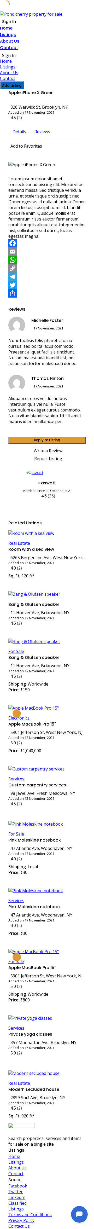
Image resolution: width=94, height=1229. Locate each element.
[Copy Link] (47, 268)
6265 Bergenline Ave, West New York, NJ (48, 557)
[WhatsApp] (47, 260)
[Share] (47, 293)
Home (6, 28)
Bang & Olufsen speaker (33, 604)
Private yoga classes (30, 1034)
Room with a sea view (31, 549)
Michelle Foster (47, 320)
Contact (9, 48)
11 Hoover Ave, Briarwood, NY (39, 613)
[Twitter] (47, 285)
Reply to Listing (47, 440)
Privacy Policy (21, 1220)
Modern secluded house (33, 1089)
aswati (48, 483)
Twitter (15, 1192)
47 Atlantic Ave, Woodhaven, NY (41, 848)
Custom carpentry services (37, 785)
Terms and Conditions (30, 1215)
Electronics (19, 718)
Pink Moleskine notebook (34, 840)
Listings (8, 35)
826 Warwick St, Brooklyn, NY (39, 107)
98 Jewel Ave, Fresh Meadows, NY (42, 793)
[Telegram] (47, 277)
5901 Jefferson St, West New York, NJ (46, 732)
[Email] (47, 251)
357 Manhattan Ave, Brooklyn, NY (43, 1042)
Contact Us (19, 1226)
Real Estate (19, 543)
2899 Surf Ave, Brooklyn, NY (37, 1097)
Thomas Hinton (47, 378)
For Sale (16, 651)
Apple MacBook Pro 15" (32, 724)
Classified (17, 1203)
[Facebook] (47, 243)
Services (16, 779)
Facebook (17, 1186)
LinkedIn (16, 1197)
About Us (9, 41)
